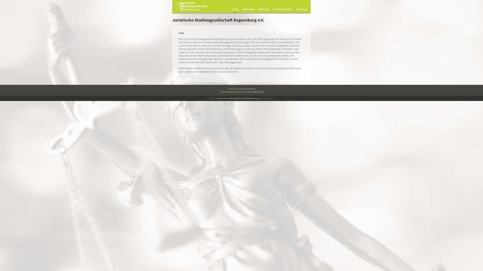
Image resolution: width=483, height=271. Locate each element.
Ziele (235, 9)
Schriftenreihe (282, 9)
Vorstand (248, 9)
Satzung (301, 9)
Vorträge (263, 9)
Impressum (268, 98)
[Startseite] (191, 7)
